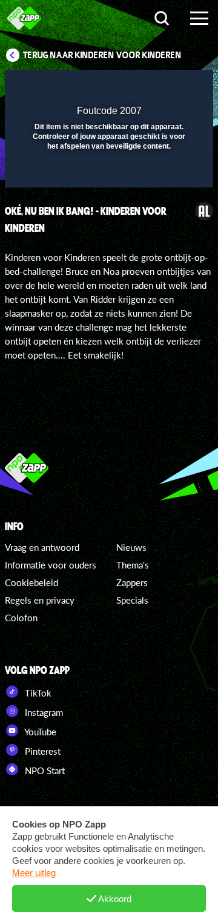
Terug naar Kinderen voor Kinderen (102, 55)
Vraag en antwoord (42, 547)
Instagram (42, 712)
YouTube (39, 731)
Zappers (132, 582)
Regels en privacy (39, 600)
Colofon (21, 617)
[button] (172, 86)
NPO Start (43, 770)
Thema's (132, 564)
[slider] (107, 172)
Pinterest (41, 751)
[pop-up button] (148, 86)
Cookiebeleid (31, 582)
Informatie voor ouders (50, 564)
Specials (132, 600)
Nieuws (131, 547)
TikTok (36, 692)
